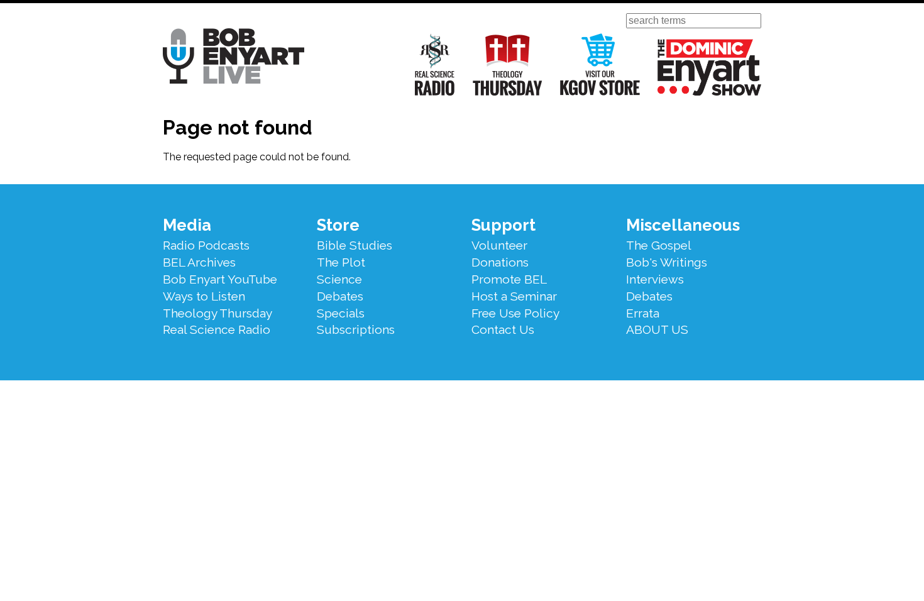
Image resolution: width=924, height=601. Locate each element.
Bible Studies (354, 245)
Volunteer (499, 245)
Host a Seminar (514, 296)
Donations (500, 262)
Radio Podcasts (206, 245)
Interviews (655, 279)
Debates (340, 296)
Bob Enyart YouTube (220, 279)
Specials (341, 313)
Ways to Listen (204, 296)
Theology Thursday (507, 64)
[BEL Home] (233, 58)
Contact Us (502, 329)
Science (339, 279)
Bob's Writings (666, 262)
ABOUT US (657, 329)
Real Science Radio (435, 64)
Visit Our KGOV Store (600, 64)
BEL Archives (199, 262)
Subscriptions (356, 329)
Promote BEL (509, 279)
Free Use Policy (515, 313)
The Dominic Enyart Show (709, 67)
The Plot (341, 262)
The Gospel (658, 245)
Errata (642, 313)
